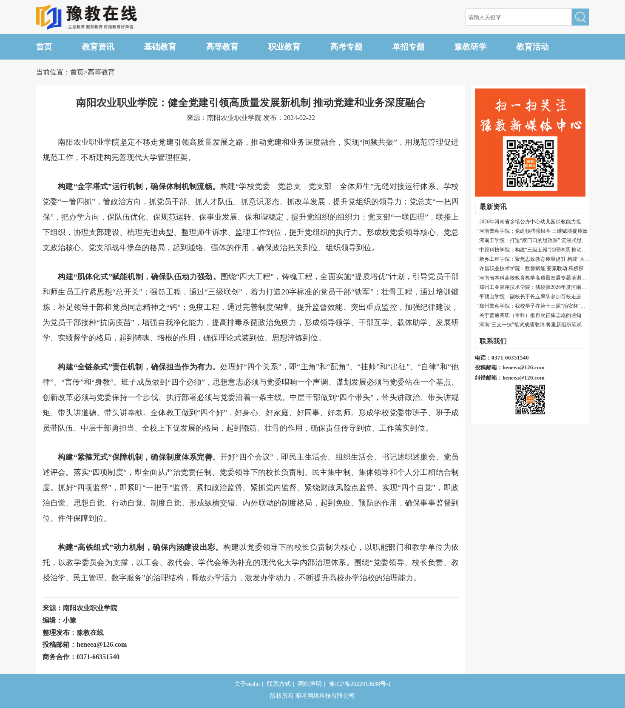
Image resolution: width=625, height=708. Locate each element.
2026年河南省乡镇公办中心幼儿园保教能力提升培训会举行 (534, 222)
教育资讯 (98, 46)
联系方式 (279, 684)
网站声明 (310, 684)
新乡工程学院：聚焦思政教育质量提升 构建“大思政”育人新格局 (534, 259)
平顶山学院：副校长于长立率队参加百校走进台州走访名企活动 (534, 297)
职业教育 (284, 46)
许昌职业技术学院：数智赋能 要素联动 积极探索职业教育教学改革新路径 (534, 268)
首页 (44, 46)
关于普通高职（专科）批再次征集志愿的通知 (530, 315)
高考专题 (346, 46)
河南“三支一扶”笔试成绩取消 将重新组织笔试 (530, 325)
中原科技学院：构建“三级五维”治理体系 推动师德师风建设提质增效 (534, 250)
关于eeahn (247, 684)
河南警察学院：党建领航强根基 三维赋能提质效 (533, 231)
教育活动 (533, 46)
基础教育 (160, 46)
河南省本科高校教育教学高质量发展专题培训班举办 (534, 278)
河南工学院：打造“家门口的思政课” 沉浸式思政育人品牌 (534, 240)
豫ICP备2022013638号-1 (360, 684)
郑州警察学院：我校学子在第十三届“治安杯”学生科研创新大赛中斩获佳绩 (534, 306)
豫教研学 (471, 46)
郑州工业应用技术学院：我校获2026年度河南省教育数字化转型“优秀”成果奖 (534, 287)
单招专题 (408, 46)
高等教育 (222, 46)
